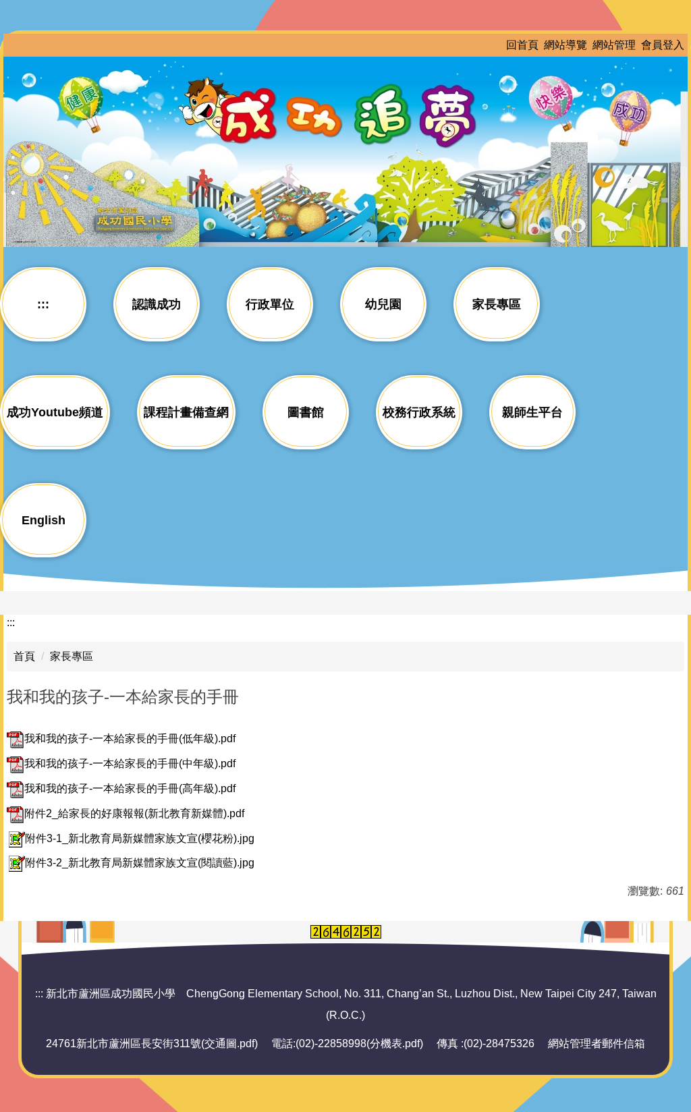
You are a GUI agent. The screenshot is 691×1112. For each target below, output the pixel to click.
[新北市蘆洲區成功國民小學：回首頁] (345, 150)
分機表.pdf (395, 1043)
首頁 (24, 656)
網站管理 (614, 45)
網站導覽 (565, 45)
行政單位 (270, 304)
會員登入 (662, 45)
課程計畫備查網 (186, 412)
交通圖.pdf (229, 1043)
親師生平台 (532, 412)
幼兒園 (383, 304)
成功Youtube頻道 (55, 412)
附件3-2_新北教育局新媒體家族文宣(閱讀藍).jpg (139, 862)
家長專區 (496, 304)
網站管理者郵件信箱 (596, 1043)
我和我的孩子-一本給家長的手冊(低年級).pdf (130, 738)
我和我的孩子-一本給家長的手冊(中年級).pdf (130, 763)
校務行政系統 (419, 412)
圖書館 (305, 412)
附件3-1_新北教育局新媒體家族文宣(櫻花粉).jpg (139, 838)
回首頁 (522, 45)
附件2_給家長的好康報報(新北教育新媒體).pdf (134, 813)
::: (43, 304)
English (43, 520)
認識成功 (156, 304)
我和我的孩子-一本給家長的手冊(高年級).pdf (130, 788)
